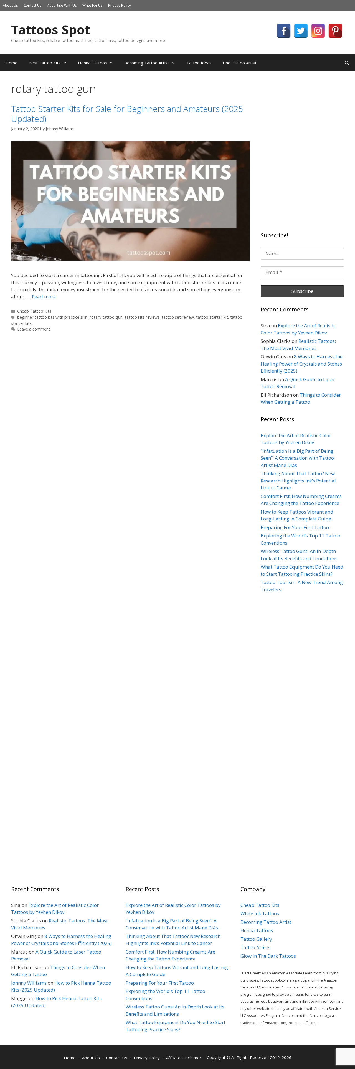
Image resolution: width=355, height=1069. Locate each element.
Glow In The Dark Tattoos (268, 956)
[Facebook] (284, 31)
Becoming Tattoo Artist (146, 63)
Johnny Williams (29, 983)
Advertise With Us (62, 5)
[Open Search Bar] (347, 62)
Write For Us (92, 5)
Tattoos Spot (50, 29)
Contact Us (33, 5)
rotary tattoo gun (106, 317)
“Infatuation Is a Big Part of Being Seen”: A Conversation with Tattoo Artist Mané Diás (297, 458)
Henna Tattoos (92, 63)
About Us (10, 5)
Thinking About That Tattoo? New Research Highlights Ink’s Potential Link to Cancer (298, 480)
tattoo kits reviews (142, 317)
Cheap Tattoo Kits (34, 311)
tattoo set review (178, 317)
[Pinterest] (335, 31)
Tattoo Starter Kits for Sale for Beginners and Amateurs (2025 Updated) (127, 113)
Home (11, 63)
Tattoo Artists (255, 947)
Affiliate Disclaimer (183, 1057)
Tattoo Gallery (256, 939)
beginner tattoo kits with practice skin (52, 317)
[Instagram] (318, 31)
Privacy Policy (119, 5)
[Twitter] (301, 31)
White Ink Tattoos (259, 913)
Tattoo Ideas (199, 63)
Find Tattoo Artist (240, 63)
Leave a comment (33, 329)
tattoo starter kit (212, 317)
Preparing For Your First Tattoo (295, 527)
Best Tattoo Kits (45, 63)
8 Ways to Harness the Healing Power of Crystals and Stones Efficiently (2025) (302, 363)
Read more (44, 296)
